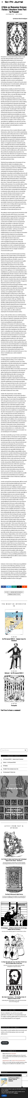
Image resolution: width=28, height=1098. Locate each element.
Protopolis (14, 705)
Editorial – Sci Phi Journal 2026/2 (14, 673)
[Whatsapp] (14, 587)
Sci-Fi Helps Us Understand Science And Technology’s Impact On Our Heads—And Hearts (14, 859)
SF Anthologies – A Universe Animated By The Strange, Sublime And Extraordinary (14, 928)
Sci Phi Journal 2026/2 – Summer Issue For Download (14, 640)
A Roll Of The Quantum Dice (18, 1060)
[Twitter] (8, 587)
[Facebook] (3, 587)
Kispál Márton (6, 1060)
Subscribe (4, 1042)
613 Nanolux (5, 765)
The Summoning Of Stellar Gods (9, 772)
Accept (4, 1095)
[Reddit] (24, 587)
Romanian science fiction (14, 594)
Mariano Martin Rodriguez (17, 592)
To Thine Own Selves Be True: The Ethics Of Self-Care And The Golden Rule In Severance (14, 962)
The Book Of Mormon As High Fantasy (14, 894)
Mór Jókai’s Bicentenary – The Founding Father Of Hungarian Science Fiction (14, 997)
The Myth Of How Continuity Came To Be (10, 769)
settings (16, 1093)
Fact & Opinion (19, 14)
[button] (25, 750)
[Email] (19, 587)
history (7, 592)
